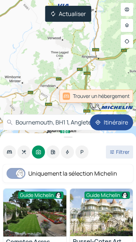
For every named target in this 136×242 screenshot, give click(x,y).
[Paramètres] (127, 25)
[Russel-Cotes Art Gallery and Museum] (101, 212)
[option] (9, 152)
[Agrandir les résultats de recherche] (68, 137)
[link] (96, 96)
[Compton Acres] (34, 213)
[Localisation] (127, 41)
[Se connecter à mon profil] (127, 9)
